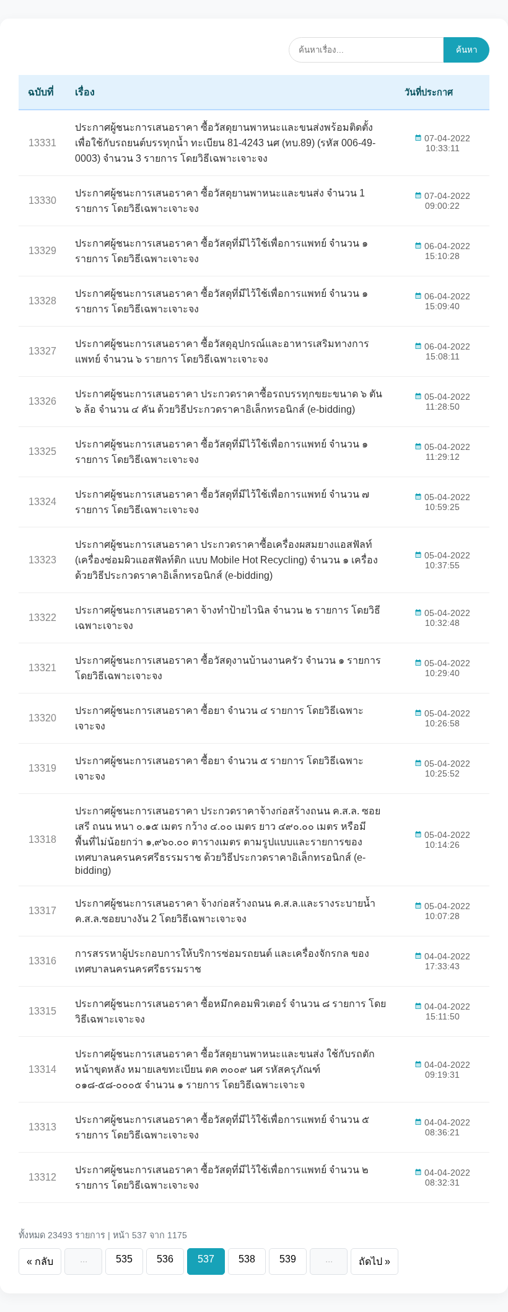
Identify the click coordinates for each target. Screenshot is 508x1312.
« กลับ (40, 1261)
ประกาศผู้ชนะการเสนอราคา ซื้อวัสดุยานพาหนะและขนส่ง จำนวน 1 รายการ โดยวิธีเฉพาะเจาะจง (220, 201)
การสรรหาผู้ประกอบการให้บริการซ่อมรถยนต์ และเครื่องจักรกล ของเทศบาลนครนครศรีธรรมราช (222, 961)
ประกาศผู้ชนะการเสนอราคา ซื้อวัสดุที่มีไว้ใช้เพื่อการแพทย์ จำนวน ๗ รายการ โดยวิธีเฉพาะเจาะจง (222, 502)
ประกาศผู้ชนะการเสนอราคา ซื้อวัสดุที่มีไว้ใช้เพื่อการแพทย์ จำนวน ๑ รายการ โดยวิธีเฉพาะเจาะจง (221, 251)
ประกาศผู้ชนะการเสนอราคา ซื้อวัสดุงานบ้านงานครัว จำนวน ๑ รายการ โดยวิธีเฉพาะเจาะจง (228, 668)
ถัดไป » (374, 1261)
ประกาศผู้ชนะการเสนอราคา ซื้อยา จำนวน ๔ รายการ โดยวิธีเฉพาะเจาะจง (219, 718)
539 (287, 1259)
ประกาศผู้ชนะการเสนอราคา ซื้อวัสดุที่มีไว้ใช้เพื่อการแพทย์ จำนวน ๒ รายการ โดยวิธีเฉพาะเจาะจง (222, 1178)
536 (165, 1259)
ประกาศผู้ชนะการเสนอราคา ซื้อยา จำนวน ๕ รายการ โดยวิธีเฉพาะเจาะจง (219, 768)
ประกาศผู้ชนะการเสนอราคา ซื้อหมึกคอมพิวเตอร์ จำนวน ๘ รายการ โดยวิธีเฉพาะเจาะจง (230, 1011)
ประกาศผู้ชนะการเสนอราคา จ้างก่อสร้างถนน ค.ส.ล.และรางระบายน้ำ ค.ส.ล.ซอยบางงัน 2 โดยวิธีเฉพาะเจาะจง (225, 911)
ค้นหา (466, 50)
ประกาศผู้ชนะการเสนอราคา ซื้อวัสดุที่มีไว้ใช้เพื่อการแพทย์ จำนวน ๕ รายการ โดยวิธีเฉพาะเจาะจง (222, 1127)
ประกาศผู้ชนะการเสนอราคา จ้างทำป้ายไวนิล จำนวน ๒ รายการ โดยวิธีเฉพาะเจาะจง (227, 618)
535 (124, 1259)
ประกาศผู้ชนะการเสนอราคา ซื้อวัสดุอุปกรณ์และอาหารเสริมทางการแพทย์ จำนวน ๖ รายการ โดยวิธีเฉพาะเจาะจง (222, 351)
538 (247, 1259)
